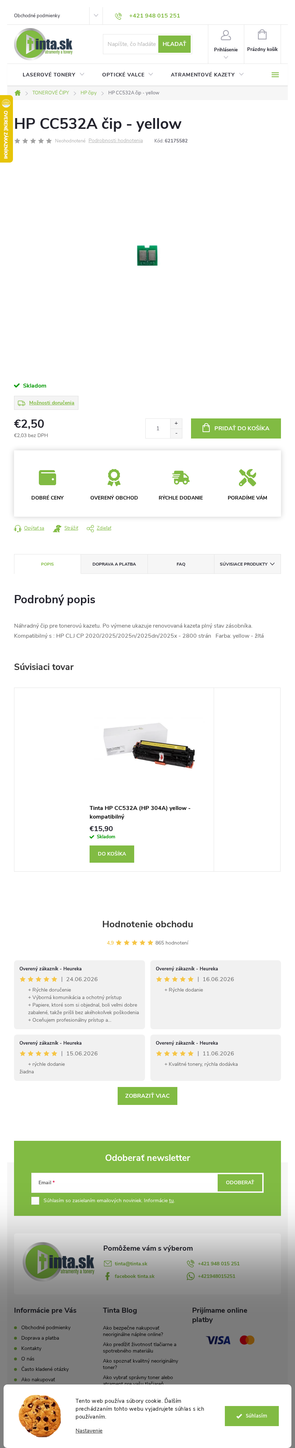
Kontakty (31, 1348)
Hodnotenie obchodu (147, 924)
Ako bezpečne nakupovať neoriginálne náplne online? (133, 1331)
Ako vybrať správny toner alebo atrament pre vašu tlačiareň (138, 1380)
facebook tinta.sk (135, 1276)
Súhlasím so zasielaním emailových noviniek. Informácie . (109, 1200)
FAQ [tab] (181, 564)
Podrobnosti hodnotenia (115, 141)
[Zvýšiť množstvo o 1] (176, 423)
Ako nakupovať (38, 1379)
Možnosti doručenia (51, 402)
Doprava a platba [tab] (114, 564)
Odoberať (240, 1182)
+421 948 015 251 (219, 1263)
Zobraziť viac (147, 1096)
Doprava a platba (40, 1338)
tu (171, 1200)
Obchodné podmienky (37, 16)
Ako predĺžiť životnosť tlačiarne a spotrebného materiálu (139, 1347)
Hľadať (174, 44)
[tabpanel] (147, 780)
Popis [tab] (47, 564)
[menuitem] (54, 75)
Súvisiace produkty (243, 564)
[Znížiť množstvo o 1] (176, 433)
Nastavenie (89, 1431)
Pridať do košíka (241, 428)
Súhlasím (256, 1416)
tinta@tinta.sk (131, 1263)
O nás (28, 1358)
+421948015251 (216, 1276)
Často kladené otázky (45, 1369)
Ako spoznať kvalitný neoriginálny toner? (140, 1364)
